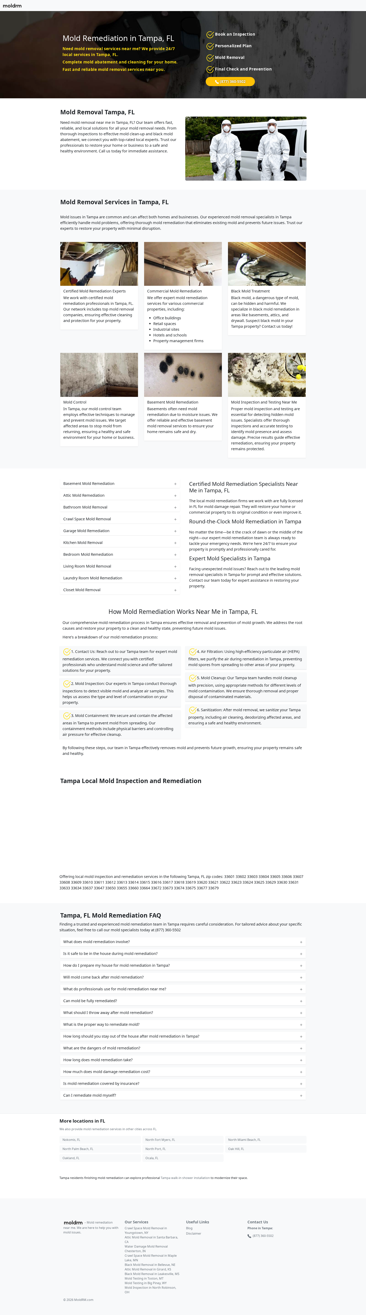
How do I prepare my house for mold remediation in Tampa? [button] (116, 965)
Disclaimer (193, 1233)
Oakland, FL (71, 1158)
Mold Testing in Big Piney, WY (146, 1283)
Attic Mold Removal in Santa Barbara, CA (151, 1239)
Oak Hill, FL (236, 1149)
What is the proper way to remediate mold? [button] (101, 1024)
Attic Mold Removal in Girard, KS (148, 1269)
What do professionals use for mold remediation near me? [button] (114, 988)
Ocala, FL (151, 1158)
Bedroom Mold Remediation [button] (88, 554)
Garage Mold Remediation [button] (86, 530)
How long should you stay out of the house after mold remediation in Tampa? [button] (131, 1036)
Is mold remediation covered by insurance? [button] (101, 1083)
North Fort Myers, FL (160, 1140)
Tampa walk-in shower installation (185, 1178)
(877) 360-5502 (232, 81)
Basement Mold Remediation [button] (88, 483)
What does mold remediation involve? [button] (96, 941)
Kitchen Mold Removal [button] (83, 542)
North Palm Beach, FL (78, 1149)
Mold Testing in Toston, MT (144, 1278)
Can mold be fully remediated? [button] (90, 1000)
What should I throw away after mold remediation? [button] (108, 1012)
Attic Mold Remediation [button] (83, 495)
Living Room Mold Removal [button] (87, 566)
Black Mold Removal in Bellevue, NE (150, 1265)
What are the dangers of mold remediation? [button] (101, 1048)
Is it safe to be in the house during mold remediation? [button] (110, 953)
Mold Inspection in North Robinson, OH (150, 1289)
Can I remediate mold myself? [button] (89, 1095)
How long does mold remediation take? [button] (98, 1059)
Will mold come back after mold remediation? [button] (103, 977)
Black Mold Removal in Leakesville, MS (152, 1274)
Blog (189, 1228)
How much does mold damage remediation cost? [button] (106, 1071)
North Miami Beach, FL (244, 1140)
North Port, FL (155, 1149)
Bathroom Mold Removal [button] (85, 507)
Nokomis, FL (71, 1140)
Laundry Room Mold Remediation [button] (92, 578)
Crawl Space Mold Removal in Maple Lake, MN (151, 1257)
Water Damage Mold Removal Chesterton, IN (146, 1248)
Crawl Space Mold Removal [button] (87, 518)
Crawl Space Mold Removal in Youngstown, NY (146, 1230)
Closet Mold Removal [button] (81, 589)
